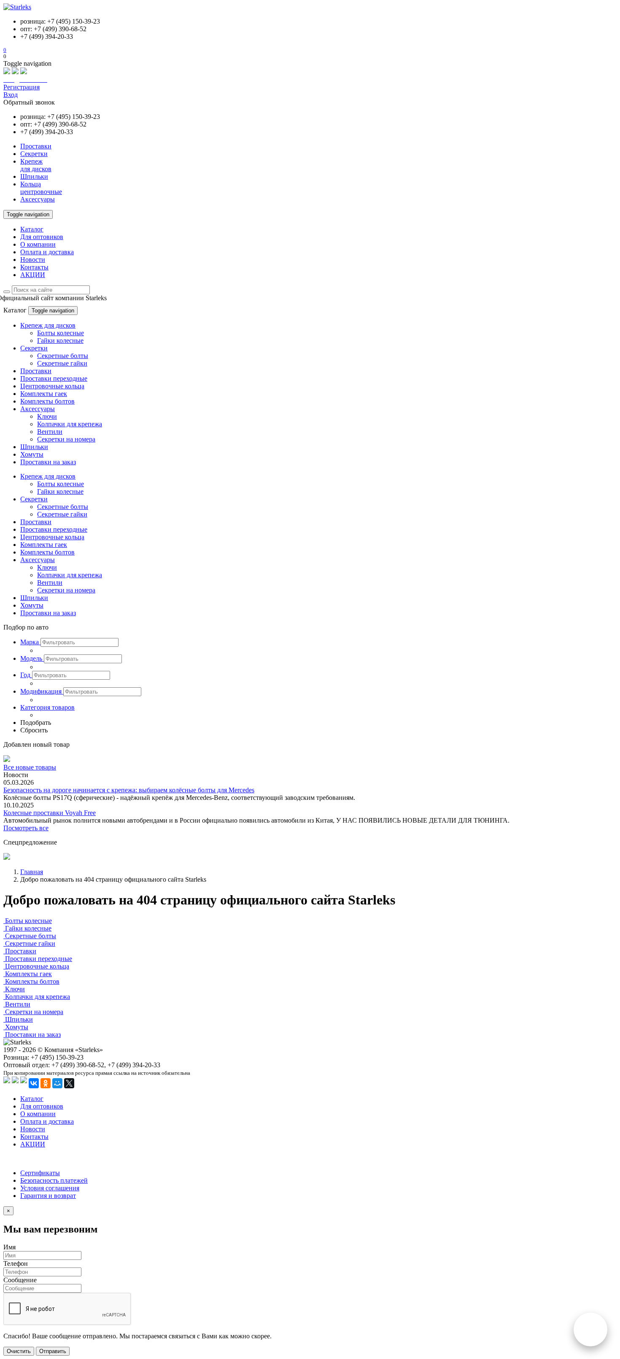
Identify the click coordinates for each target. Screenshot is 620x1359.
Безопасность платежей (54, 1180)
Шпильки (34, 446)
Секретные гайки (62, 363)
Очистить (19, 1351)
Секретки (34, 348)
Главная (31, 871)
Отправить (52, 1351)
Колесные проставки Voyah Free (49, 812)
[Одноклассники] (45, 1083)
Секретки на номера (66, 439)
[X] (69, 1083)
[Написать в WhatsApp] (6, 71)
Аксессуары (37, 408)
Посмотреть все (26, 828)
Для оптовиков (41, 236)
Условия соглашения (49, 1188)
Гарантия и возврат (48, 1195)
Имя (9, 1247)
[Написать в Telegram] (23, 71)
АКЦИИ (32, 274)
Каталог (31, 229)
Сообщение (20, 1280)
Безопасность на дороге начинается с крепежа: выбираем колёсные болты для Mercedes (128, 790)
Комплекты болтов (47, 401)
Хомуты (31, 454)
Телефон (15, 1263)
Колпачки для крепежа (69, 424)
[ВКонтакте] (34, 1083)
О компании (38, 244)
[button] (30, 642)
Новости (32, 259)
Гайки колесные (60, 340)
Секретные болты (62, 355)
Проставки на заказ (48, 462)
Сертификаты (40, 1172)
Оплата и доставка (47, 252)
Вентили (49, 431)
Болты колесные (60, 332)
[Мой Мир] (57, 1083)
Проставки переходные (53, 378)
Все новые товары (29, 767)
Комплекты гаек (43, 393)
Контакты (34, 267)
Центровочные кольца (52, 386)
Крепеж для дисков (47, 325)
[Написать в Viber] (15, 71)
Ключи (47, 416)
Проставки (35, 370)
